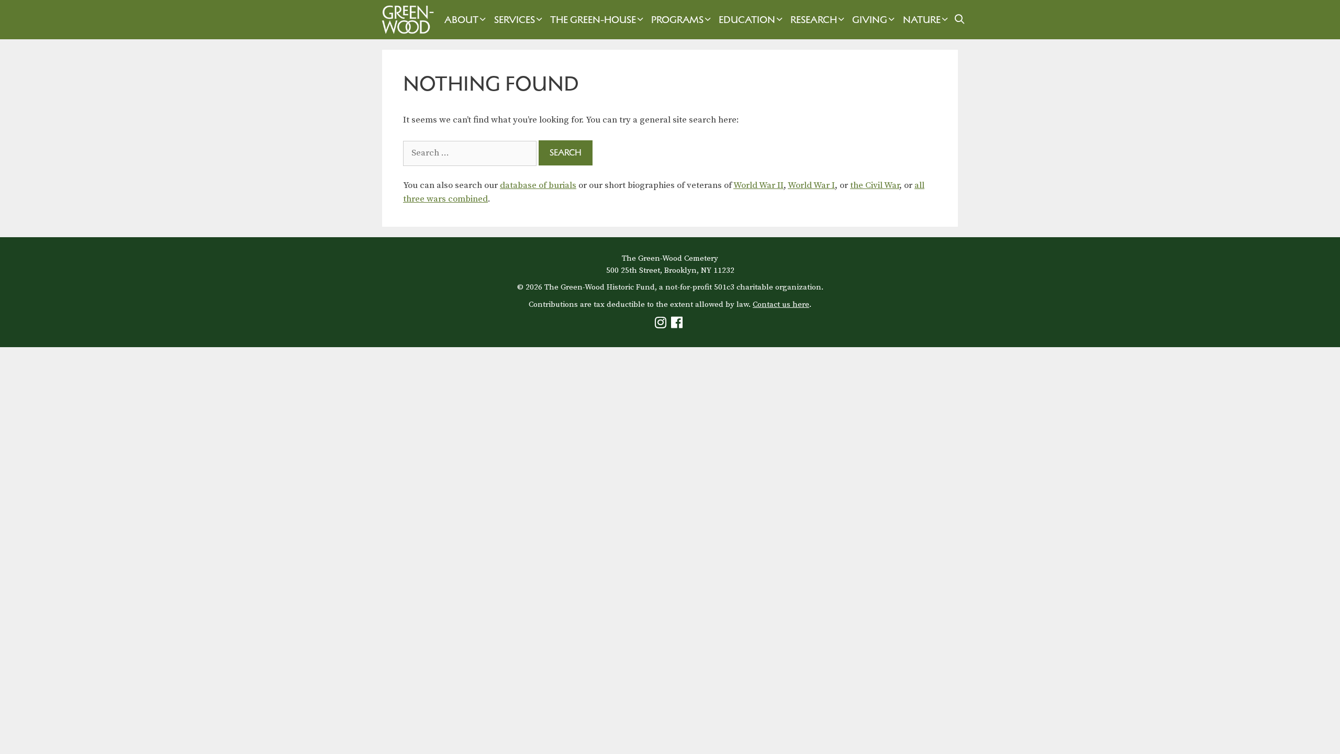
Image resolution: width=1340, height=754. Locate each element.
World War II (758, 185)
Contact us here (781, 304)
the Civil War (874, 185)
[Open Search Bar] (960, 19)
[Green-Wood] (405, 19)
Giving (869, 20)
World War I (811, 185)
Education (747, 20)
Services (514, 20)
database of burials (538, 185)
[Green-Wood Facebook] (678, 325)
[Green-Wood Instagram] (662, 325)
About (461, 20)
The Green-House (593, 20)
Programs (677, 20)
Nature (922, 20)
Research (813, 20)
